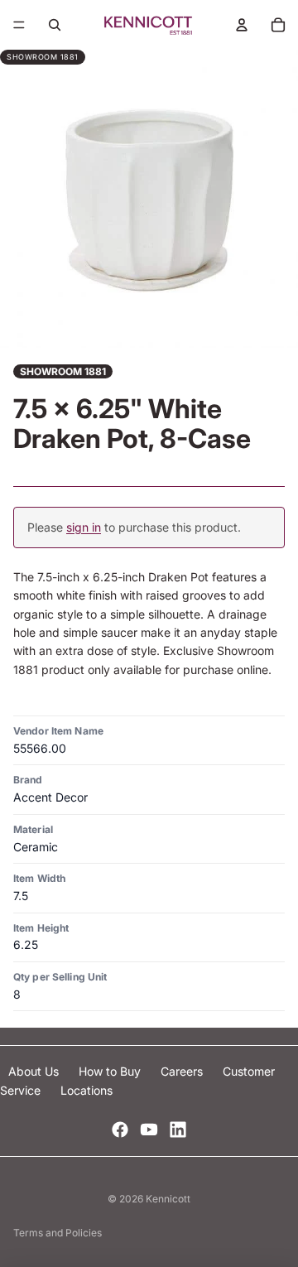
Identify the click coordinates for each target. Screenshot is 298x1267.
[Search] (54, 25)
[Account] (241, 25)
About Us (35, 1071)
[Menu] (19, 25)
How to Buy (111, 1071)
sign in (83, 527)
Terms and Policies (57, 1232)
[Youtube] (149, 1129)
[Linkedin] (178, 1129)
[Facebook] (120, 1129)
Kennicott (168, 1198)
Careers (183, 1071)
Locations (86, 1090)
